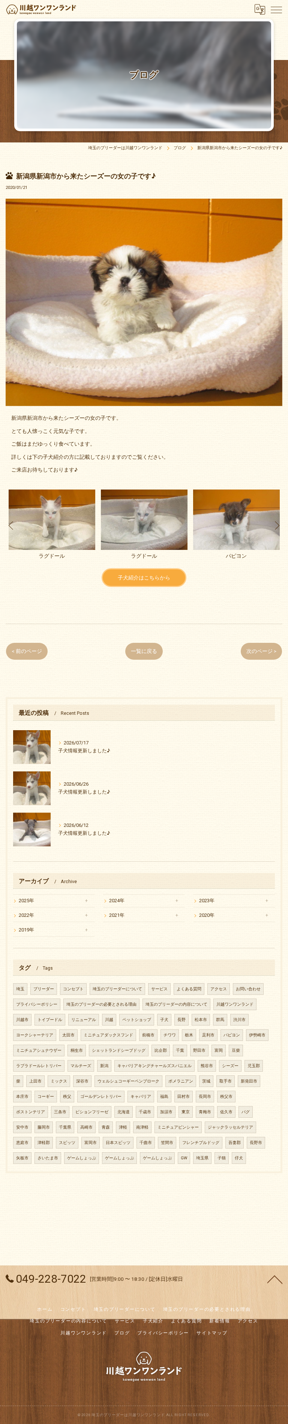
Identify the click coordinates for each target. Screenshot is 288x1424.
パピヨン (232, 1035)
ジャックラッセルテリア (230, 1127)
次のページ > (261, 651)
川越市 (22, 1019)
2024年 (116, 900)
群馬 (220, 1019)
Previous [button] (11, 525)
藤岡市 (44, 1127)
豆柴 (236, 1050)
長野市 (256, 1142)
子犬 (164, 1019)
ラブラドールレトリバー (39, 1065)
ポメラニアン (180, 1081)
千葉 (180, 1050)
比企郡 (160, 1050)
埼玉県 (202, 1158)
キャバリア (140, 1096)
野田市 (199, 1050)
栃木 (189, 1035)
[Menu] (276, 9)
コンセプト (73, 989)
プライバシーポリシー (36, 1004)
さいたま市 (48, 1158)
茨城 (206, 1081)
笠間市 (167, 1142)
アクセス (218, 989)
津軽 (123, 1127)
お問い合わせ (248, 989)
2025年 (26, 900)
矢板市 (22, 1158)
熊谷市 (207, 1065)
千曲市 (146, 1142)
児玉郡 (254, 1065)
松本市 (201, 1019)
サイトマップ (212, 1333)
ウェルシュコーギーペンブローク (128, 1081)
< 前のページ (27, 651)
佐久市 (226, 1112)
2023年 (206, 900)
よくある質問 (189, 989)
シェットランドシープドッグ (119, 1050)
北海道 (123, 1112)
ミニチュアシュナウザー (39, 1050)
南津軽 (142, 1127)
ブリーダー (43, 989)
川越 (109, 1019)
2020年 (206, 915)
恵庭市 (22, 1142)
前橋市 (148, 1035)
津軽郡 (44, 1142)
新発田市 (249, 1081)
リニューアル (83, 1019)
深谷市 (82, 1081)
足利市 (208, 1035)
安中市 (22, 1127)
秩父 (67, 1096)
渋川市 (239, 1019)
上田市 (35, 1081)
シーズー (230, 1065)
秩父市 (226, 1096)
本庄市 (22, 1096)
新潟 (104, 1065)
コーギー (46, 1096)
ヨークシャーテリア (34, 1035)
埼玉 (20, 989)
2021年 (116, 915)
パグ (246, 1112)
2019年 (26, 930)
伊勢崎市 (257, 1035)
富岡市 (90, 1142)
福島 (164, 1096)
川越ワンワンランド (235, 1004)
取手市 (225, 1081)
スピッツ (67, 1142)
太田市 (68, 1035)
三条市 (60, 1112)
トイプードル (50, 1019)
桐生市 (76, 1050)
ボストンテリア (30, 1112)
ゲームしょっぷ (81, 1158)
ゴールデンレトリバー (101, 1096)
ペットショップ (136, 1019)
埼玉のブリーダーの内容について (176, 1004)
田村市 (183, 1096)
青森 (106, 1127)
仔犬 (239, 1158)
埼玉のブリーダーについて (117, 989)
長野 (181, 1019)
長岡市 (205, 1096)
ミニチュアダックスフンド (108, 1035)
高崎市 (86, 1127)
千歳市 (145, 1112)
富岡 (218, 1050)
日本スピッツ (118, 1142)
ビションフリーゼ (91, 1112)
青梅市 (205, 1112)
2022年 (26, 915)
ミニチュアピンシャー (178, 1127)
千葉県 (65, 1127)
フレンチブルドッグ (200, 1142)
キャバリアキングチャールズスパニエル (154, 1065)
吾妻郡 (234, 1142)
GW (184, 1158)
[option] (52, 525)
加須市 (166, 1112)
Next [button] (276, 525)
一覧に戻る (144, 651)
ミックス (59, 1081)
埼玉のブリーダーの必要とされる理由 (101, 1004)
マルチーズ (80, 1065)
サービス (159, 989)
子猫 (222, 1158)
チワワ (170, 1035)
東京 (186, 1112)
